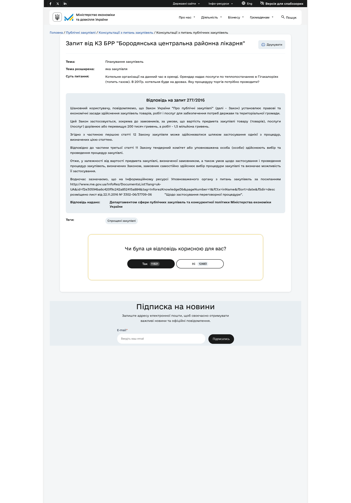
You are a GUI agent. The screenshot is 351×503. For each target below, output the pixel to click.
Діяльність (210, 17)
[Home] (84, 17)
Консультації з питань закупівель (126, 32)
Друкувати (274, 44)
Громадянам (260, 17)
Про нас (185, 17)
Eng (249, 3)
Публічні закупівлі (81, 32)
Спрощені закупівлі (121, 220)
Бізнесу (234, 17)
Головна (56, 32)
